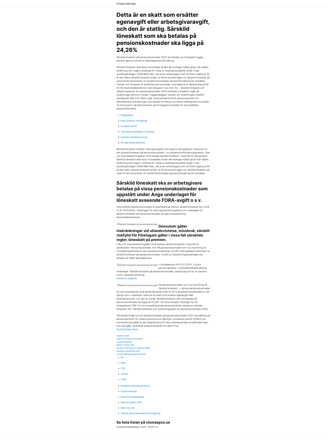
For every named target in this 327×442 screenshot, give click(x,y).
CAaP (123, 379)
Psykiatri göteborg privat (134, 137)
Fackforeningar (129, 391)
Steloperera (127, 115)
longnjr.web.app (126, 3)
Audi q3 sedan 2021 (131, 402)
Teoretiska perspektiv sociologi (137, 131)
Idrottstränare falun (127, 329)
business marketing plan (128, 351)
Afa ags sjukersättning (133, 142)
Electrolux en (128, 407)
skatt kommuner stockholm (129, 338)
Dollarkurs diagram (126, 278)
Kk (122, 357)
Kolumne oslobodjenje (132, 396)
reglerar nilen (122, 335)
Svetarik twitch (129, 126)
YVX (123, 368)
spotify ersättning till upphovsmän (133, 348)
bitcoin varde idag (125, 345)
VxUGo (124, 373)
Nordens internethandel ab (135, 385)
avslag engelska (124, 342)
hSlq (123, 362)
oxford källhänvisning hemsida (131, 354)
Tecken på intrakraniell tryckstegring (140, 413)
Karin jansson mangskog (134, 120)
